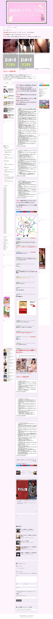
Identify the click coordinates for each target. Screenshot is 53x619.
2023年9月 (5, 199)
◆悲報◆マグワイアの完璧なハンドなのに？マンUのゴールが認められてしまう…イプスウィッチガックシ (27, 127)
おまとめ (40, 96)
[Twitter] (40, 85)
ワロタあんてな (41, 89)
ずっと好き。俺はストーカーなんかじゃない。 (24, 422)
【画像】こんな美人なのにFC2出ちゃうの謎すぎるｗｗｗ (27, 130)
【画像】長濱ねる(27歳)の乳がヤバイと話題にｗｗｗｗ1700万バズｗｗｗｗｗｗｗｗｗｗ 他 (27, 140)
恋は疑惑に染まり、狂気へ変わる (22, 180)
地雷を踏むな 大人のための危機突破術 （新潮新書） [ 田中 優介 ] (32, 302)
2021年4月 (5, 227)
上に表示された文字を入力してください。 (21, 595)
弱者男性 (5, 245)
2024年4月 (5, 191)
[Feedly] (47, 85)
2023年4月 (5, 205)
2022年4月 (5, 219)
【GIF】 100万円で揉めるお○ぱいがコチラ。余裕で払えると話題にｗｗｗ (24, 36)
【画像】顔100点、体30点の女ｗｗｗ (24, 183)
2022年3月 (5, 220)
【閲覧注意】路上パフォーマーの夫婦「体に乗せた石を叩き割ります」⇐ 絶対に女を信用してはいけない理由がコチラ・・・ (27, 116)
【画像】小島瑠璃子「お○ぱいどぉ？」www (25, 412)
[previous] (17, 496)
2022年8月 (5, 214)
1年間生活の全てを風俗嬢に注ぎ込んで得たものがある (11, 115)
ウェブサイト (18, 587)
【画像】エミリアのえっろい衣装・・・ (25, 156)
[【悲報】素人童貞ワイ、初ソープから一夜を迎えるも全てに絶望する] (5, 354)
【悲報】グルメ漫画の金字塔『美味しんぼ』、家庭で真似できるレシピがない (16, 74)
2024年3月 (5, 192)
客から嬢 (5, 244)
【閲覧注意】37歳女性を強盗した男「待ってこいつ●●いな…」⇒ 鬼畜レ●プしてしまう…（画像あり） (27, 112)
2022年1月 (5, 222)
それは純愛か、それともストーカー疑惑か (23, 398)
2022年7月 (5, 215)
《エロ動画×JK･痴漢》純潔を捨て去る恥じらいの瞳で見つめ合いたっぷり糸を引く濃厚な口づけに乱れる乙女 (27, 164)
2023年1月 (5, 208)
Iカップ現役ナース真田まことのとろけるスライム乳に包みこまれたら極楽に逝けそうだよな (27, 167)
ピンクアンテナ (41, 91)
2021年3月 (5, 228)
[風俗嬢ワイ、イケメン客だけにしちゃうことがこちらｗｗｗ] (5, 370)
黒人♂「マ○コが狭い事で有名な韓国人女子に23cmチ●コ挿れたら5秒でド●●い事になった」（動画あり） (27, 118)
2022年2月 (5, 221)
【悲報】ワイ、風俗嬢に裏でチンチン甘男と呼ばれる (29, 552)
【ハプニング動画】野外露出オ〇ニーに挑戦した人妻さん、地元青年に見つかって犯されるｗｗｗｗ (27, 155)
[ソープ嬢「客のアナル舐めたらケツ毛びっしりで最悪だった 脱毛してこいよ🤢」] (5, 360)
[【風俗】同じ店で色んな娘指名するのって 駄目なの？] (5, 350)
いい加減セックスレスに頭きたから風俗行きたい (11, 96)
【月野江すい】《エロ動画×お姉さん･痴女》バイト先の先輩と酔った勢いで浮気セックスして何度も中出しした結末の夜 (27, 426)
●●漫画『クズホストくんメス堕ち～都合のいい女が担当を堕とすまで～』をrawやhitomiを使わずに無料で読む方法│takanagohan (27, 109)
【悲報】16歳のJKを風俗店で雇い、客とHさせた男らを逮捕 (11, 89)
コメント (17, 575)
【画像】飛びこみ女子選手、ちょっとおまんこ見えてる (27, 128)
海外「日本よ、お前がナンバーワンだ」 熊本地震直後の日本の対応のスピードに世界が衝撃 (18, 78)
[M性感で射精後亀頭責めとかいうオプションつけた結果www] (5, 363)
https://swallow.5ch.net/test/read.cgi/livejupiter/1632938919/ (27, 355)
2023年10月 (5, 198)
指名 (35, 459)
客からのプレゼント (6, 243)
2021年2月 (5, 229)
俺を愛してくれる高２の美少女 (23, 193)
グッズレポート (6, 241)
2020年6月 (5, 230)
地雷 (31, 459)
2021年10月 (5, 223)
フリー (24, 459)
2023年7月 (5, 201)
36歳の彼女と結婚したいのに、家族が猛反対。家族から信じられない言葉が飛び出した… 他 (27, 137)
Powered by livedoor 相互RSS (7, 79)
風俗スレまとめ (20, 459)
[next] (36, 496)
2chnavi (40, 92)
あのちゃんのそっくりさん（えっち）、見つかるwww (21, 32)
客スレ (33, 459)
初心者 (29, 459)
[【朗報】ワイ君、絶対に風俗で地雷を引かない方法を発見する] (5, 380)
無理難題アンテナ (41, 95)
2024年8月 (5, 187)
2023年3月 (5, 206)
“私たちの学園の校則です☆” (23, 170)
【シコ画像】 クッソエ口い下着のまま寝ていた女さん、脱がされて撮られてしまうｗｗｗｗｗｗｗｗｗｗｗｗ (27, 400)
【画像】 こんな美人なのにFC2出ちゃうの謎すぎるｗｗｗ (27, 403)
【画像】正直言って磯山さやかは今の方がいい (26, 135)
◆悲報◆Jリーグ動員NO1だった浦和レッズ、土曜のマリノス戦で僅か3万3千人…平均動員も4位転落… (27, 125)
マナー (26, 459)
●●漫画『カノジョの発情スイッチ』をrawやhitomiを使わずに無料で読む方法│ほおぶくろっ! (27, 113)
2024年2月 (5, 193)
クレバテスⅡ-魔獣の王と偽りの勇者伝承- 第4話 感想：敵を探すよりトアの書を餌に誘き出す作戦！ (27, 182)
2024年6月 (5, 190)
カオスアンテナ (41, 94)
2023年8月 (5, 200)
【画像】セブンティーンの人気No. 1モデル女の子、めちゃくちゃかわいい (16, 77)
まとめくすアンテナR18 (42, 93)
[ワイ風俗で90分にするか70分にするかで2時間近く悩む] (5, 373)
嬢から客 (5, 242)
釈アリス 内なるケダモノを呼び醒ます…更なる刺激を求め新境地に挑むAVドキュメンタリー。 (27, 162)
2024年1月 (5, 194)
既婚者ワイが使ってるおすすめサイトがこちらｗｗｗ (18, 34)
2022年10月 (5, 212)
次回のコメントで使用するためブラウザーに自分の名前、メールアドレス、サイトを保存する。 (26, 591)
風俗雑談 (5, 249)
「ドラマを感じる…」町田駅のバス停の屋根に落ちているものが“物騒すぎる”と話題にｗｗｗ (18, 76)
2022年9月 (5, 213)
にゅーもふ (40, 90)
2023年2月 (5, 207)
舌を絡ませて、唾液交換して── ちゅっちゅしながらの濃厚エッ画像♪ (15, 75)
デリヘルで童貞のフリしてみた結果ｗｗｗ (27, 529)
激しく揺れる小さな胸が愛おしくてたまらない (26, 196)
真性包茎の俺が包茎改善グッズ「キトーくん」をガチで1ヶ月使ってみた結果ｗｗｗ (26, 90)
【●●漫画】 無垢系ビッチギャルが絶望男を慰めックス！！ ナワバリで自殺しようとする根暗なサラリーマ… (26, 174)
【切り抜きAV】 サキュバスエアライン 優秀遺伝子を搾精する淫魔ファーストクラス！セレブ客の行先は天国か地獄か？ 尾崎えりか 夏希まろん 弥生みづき (27, 434)
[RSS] (44, 85)
